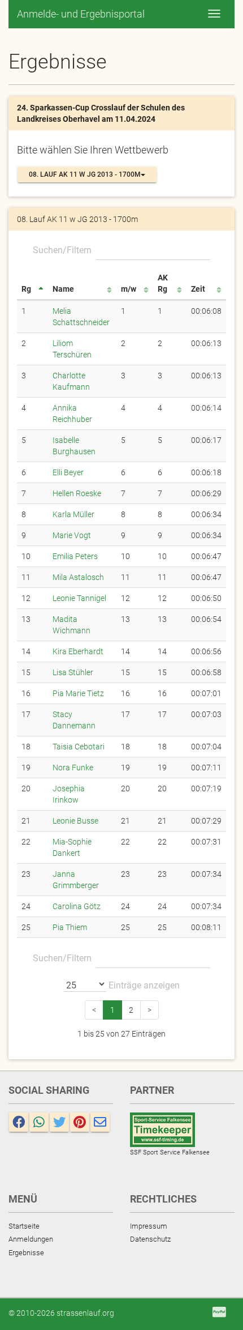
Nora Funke (73, 767)
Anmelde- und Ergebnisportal (81, 14)
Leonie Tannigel (79, 598)
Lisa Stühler (73, 672)
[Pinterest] (79, 1122)
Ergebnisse (26, 1252)
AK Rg (163, 283)
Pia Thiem (70, 927)
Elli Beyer (68, 472)
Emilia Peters (75, 556)
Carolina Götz (77, 906)
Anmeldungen (30, 1239)
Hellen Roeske (77, 493)
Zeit (198, 288)
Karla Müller (73, 514)
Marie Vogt (72, 535)
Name (63, 288)
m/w (128, 288)
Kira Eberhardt (78, 651)
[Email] (100, 1122)
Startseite (24, 1226)
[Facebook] (18, 1122)
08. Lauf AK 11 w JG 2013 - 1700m (85, 174)
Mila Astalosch (78, 577)
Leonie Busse (75, 820)
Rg (26, 288)
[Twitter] (59, 1122)
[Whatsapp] (39, 1122)
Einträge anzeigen (143, 985)
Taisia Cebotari (79, 746)
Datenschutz (150, 1239)
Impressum (148, 1226)
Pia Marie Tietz (78, 693)
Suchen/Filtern (62, 250)
